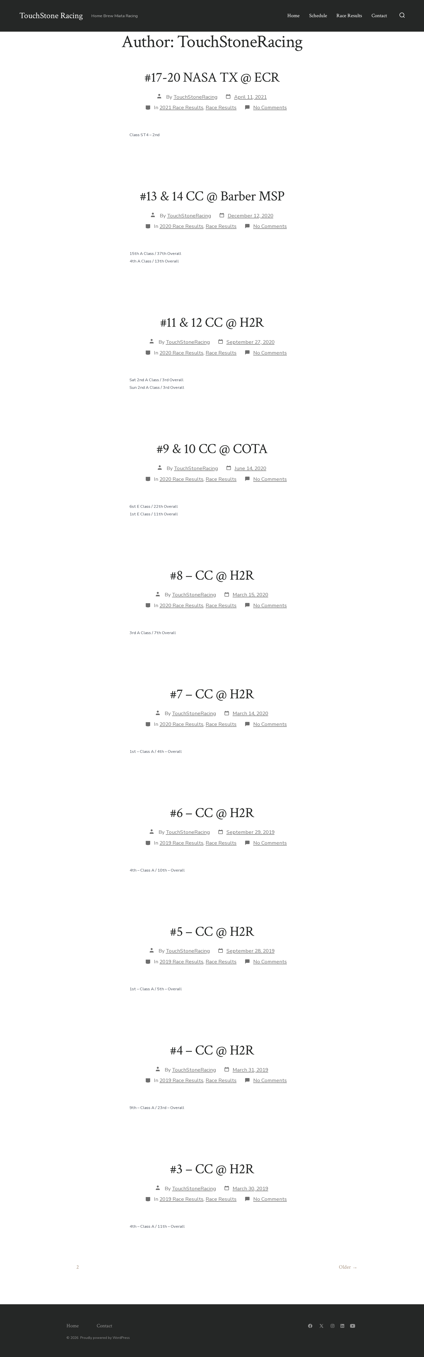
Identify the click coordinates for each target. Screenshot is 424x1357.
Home (293, 15)
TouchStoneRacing (195, 96)
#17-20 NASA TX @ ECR (212, 77)
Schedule (318, 15)
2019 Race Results (181, 842)
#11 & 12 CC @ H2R (212, 322)
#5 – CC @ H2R (212, 932)
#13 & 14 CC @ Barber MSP (212, 196)
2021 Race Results (181, 107)
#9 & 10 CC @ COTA (212, 449)
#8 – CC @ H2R (212, 575)
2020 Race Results (181, 226)
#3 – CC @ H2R (212, 1169)
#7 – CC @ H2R (212, 694)
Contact (379, 15)
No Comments (270, 107)
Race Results (349, 15)
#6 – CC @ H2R (212, 813)
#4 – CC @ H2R (212, 1050)
